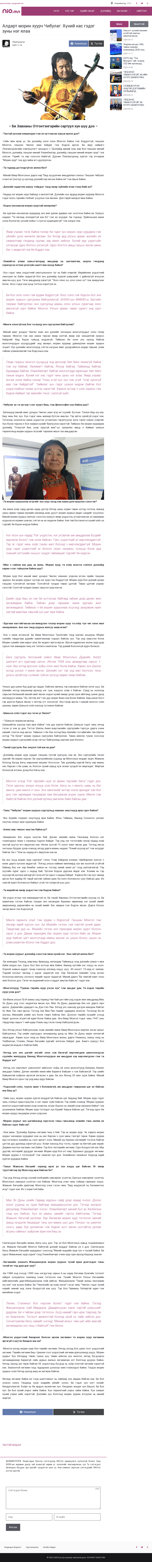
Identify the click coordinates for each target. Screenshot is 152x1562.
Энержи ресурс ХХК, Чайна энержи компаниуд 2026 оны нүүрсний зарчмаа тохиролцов (133, 47)
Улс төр (69, 11)
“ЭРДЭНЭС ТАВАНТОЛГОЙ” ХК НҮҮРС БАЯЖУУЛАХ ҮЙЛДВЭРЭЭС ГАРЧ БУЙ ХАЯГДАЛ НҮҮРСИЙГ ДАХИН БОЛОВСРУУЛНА (135, 102)
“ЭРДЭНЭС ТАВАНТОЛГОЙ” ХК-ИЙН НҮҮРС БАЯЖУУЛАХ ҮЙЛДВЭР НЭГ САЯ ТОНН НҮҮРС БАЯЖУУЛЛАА (135, 75)
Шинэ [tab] (119, 24)
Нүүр (56, 11)
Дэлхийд (105, 11)
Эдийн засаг (87, 11)
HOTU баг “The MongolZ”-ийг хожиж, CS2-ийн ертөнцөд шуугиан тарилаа (134, 61)
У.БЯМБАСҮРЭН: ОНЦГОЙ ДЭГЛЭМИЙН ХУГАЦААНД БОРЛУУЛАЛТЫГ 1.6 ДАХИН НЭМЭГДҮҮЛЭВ (135, 89)
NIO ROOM (122, 11)
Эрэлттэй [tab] (139, 24)
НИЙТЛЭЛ (142, 11)
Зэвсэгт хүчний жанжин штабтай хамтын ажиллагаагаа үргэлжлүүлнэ (135, 33)
